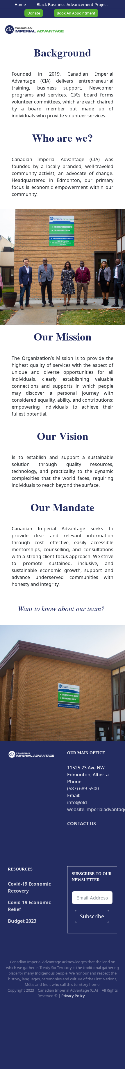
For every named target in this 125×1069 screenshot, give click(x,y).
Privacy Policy (73, 995)
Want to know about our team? (61, 608)
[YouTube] (87, 837)
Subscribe (92, 916)
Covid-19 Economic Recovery (29, 887)
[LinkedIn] (105, 837)
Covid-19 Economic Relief (29, 906)
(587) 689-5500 (83, 788)
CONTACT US (81, 823)
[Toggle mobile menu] (114, 30)
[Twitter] (78, 837)
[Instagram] (96, 837)
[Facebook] (69, 837)
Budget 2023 (22, 921)
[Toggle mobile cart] (101, 30)
